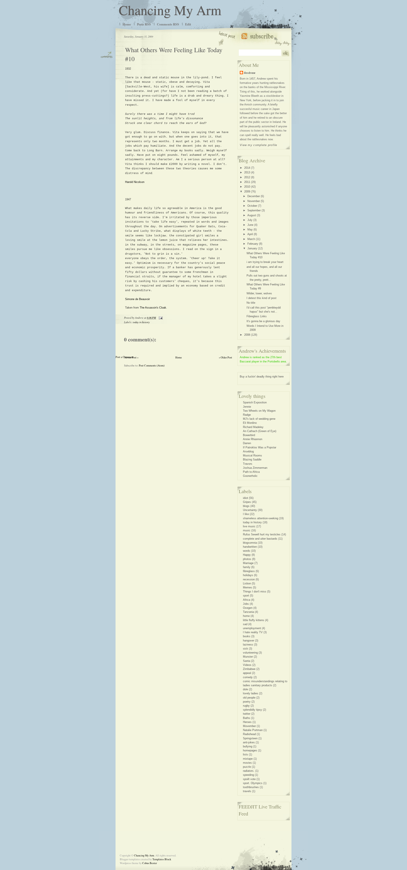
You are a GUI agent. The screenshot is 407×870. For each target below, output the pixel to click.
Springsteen (250, 738)
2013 (247, 172)
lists (245, 754)
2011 (247, 182)
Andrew (250, 72)
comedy (248, 677)
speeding (248, 774)
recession (249, 579)
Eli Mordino (250, 422)
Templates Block (161, 859)
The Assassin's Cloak (153, 307)
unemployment (252, 628)
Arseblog (248, 451)
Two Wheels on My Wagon (259, 410)
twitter (246, 713)
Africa (246, 599)
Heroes (247, 722)
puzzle (247, 766)
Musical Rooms (252, 455)
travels (247, 791)
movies (247, 762)
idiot (245, 498)
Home (127, 24)
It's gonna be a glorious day (263, 321)
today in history (141, 322)
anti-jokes (249, 742)
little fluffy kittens (253, 620)
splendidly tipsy (252, 709)
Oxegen (247, 607)
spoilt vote (249, 779)
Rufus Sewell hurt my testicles (261, 534)
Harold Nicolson (134, 182)
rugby (246, 705)
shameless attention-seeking (260, 518)
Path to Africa (251, 471)
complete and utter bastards (260, 538)
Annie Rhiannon (252, 439)
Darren (247, 443)
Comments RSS (168, 24)
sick (245, 648)
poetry (247, 701)
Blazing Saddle (252, 459)
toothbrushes (251, 787)
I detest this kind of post (261, 298)
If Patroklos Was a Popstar (259, 447)
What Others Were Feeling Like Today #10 (173, 54)
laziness (248, 644)
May (250, 229)
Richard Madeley (253, 427)
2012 (247, 177)
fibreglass (249, 571)
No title (251, 302)
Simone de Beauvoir (137, 299)
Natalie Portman (253, 730)
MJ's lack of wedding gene (259, 418)
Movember (249, 726)
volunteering (250, 652)
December (253, 196)
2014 (247, 167)
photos (247, 559)
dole (245, 689)
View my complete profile (258, 145)
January (252, 248)
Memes (247, 587)
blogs (246, 506)
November (253, 201)
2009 (247, 191)
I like (246, 514)
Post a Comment (125, 357)
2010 (247, 186)
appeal (247, 673)
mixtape (248, 758)
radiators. (248, 770)
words (246, 550)
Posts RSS (144, 24)
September (254, 210)
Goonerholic (250, 475)
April (250, 234)
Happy (247, 554)
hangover (248, 640)
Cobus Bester (149, 863)
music (246, 530)
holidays (248, 575)
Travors (247, 463)
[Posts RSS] (266, 38)
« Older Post (225, 357)
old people (249, 697)
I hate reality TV (253, 632)
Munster (248, 656)
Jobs (246, 603)
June (250, 224)
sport (246, 595)
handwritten (250, 546)
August (251, 215)
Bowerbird (249, 435)
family (246, 567)
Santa (246, 660)
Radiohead (249, 734)
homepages (250, 750)
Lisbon (247, 583)
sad (245, 624)
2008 (247, 334)
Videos (247, 665)
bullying (247, 746)
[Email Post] (160, 317)
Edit (188, 24)
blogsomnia (250, 542)
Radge (247, 414)
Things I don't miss (254, 591)
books (246, 636)
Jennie (247, 406)
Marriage (248, 563)
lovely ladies (250, 693)
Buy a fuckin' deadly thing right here (262, 376)
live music (249, 526)
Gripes (247, 502)
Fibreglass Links (257, 316)
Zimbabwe (249, 669)
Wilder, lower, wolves (259, 293)
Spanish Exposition (255, 402)
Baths (246, 718)
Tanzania (248, 611)
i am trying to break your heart (265, 262)
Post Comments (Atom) (151, 365)
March (251, 239)
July (249, 220)
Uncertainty (250, 510)
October (252, 205)
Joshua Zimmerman (255, 467)
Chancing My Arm (170, 10)
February (252, 243)
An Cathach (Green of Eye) (259, 431)
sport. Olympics (252, 783)
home (246, 615)
